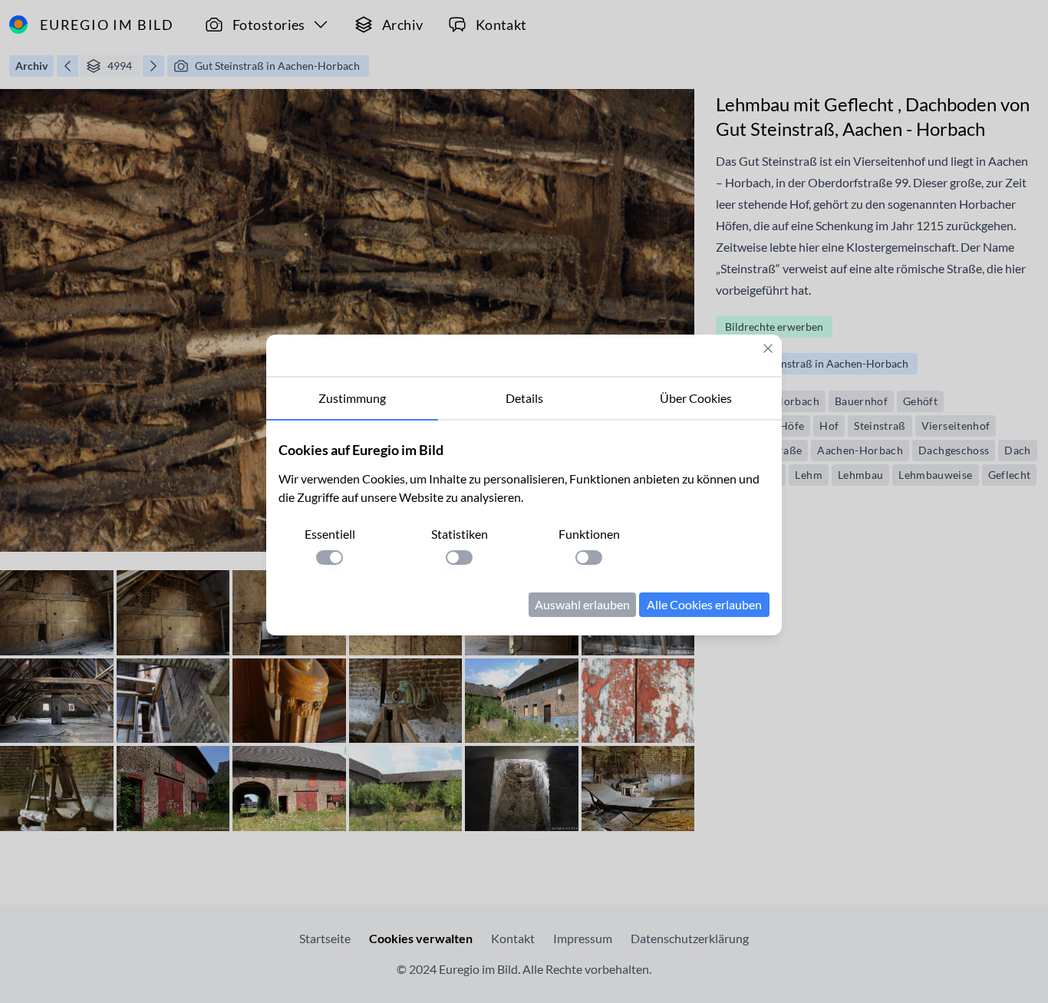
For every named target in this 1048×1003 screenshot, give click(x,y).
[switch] (329, 557)
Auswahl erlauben (582, 604)
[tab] (352, 399)
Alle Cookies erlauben (704, 604)
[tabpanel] (524, 528)
